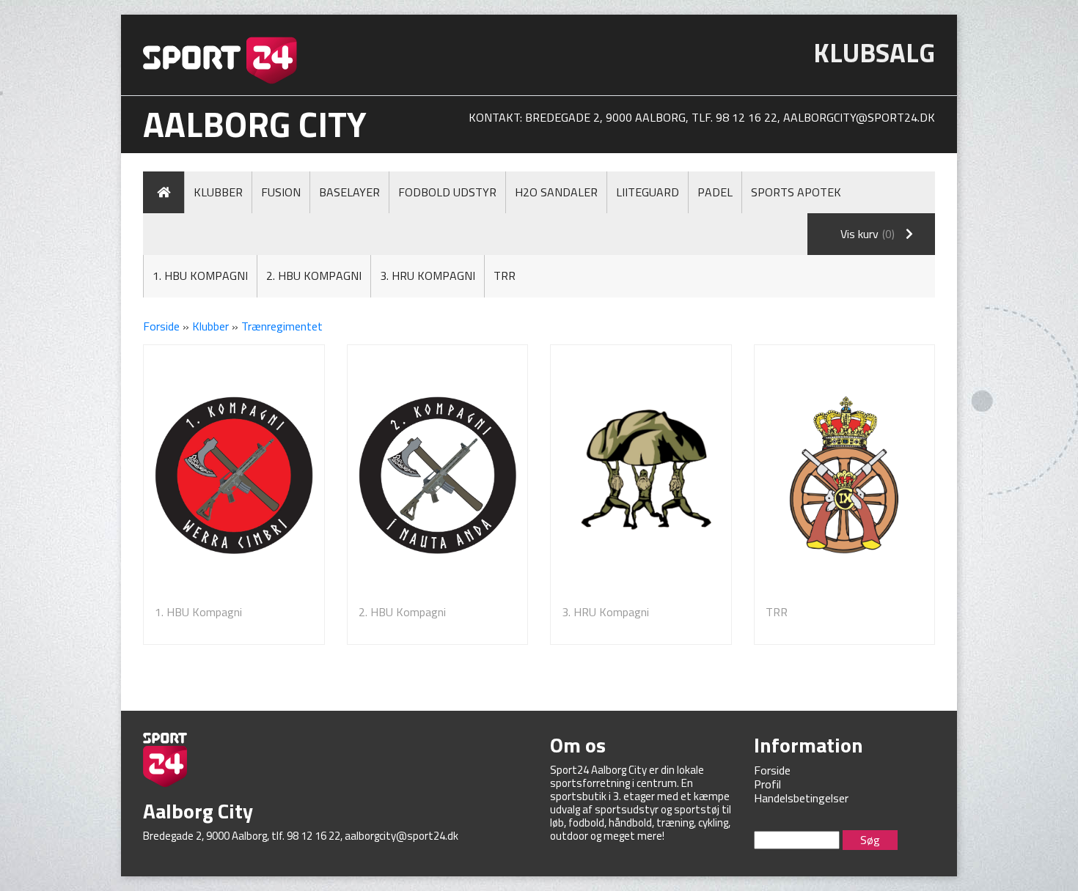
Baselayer (349, 192)
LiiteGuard (647, 192)
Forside (161, 326)
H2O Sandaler (556, 192)
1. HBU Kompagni (200, 275)
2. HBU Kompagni (314, 275)
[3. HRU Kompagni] (641, 475)
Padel (715, 192)
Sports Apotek (796, 192)
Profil (767, 784)
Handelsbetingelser (801, 798)
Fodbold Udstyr (447, 192)
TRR (505, 275)
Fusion (281, 192)
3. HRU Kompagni (427, 275)
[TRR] (845, 475)
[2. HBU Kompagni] (438, 475)
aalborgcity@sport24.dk (859, 117)
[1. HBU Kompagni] (234, 475)
